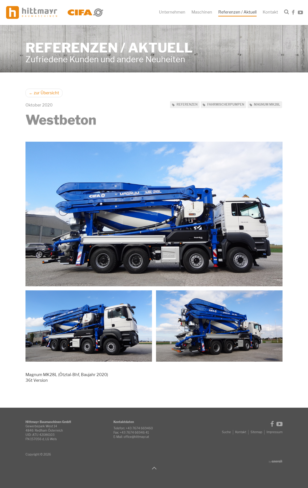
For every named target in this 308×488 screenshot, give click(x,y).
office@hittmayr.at (136, 437)
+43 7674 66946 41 (134, 432)
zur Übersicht (44, 92)
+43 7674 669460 (139, 428)
